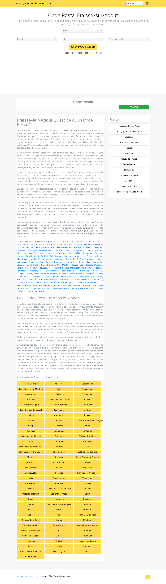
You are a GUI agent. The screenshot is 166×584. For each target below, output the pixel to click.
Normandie (129, 170)
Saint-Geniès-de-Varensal (45, 273)
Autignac (77, 285)
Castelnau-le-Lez (25, 282)
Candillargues (52, 271)
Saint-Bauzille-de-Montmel (42, 247)
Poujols (29, 256)
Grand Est (129, 153)
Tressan (98, 253)
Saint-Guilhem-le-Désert (39, 253)
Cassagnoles (23, 247)
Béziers (65, 268)
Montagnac (88, 253)
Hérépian (21, 250)
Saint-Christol (41, 282)
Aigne (54, 285)
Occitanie (69, 53)
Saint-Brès (21, 279)
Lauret (99, 259)
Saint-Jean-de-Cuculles (63, 288)
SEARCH (134, 107)
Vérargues (21, 262)
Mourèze (32, 279)
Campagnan (78, 247)
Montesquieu (70, 256)
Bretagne (129, 137)
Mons (28, 288)
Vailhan (88, 276)
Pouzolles (33, 262)
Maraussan (75, 268)
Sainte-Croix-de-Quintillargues (48, 256)
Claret (81, 262)
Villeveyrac (97, 247)
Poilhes (62, 273)
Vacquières (66, 271)
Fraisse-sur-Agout (93, 53)
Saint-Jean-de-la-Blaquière (31, 452)
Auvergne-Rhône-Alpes (129, 126)
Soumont (70, 259)
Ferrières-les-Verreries (27, 271)
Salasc (88, 247)
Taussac (43, 268)
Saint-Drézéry (33, 265)
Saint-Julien (30, 556)
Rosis (26, 276)
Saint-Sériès (58, 253)
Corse (129, 148)
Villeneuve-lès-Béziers (53, 259)
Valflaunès (35, 259)
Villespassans (55, 268)
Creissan (81, 256)
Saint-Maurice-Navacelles (40, 250)
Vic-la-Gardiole (85, 244)
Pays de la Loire (129, 186)
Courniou (46, 288)
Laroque (21, 256)
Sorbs (90, 279)
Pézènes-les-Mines (85, 259)
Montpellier (71, 262)
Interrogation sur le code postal (33, 3)
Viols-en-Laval (64, 285)
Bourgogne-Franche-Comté (129, 131)
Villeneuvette (87, 268)
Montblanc (22, 253)
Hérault (79, 53)
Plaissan (74, 265)
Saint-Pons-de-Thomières (51, 262)
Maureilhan (66, 247)
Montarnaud (22, 259)
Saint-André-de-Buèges (61, 282)
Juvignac (98, 256)
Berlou (89, 256)
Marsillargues (82, 288)
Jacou (93, 288)
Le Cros (69, 253)
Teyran (55, 276)
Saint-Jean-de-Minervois (86, 282)
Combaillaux (33, 268)
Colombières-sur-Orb (51, 265)
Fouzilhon (21, 268)
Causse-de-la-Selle (77, 279)
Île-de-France (129, 164)
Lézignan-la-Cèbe (94, 273)
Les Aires (97, 276)
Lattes (40, 279)
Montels (66, 265)
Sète (58, 247)
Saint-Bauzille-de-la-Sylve (71, 276)
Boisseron (97, 244)
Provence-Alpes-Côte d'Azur (129, 192)
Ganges (20, 273)
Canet (19, 276)
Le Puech (59, 530)
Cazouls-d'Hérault (75, 273)
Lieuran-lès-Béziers (87, 541)
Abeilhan (86, 285)
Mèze (46, 279)
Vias (42, 271)
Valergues (35, 276)
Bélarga (27, 285)
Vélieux (29, 273)
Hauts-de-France (129, 159)
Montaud (98, 279)
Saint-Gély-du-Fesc (59, 279)
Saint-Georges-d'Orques (91, 265)
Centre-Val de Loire (129, 142)
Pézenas (98, 268)
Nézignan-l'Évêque (41, 285)
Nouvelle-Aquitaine (129, 175)
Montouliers (97, 271)
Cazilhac (36, 288)
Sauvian (59, 250)
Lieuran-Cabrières (94, 250)
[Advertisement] (83, 76)
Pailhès (78, 253)
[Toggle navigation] (147, 3)
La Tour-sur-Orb (81, 271)
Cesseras (45, 276)
